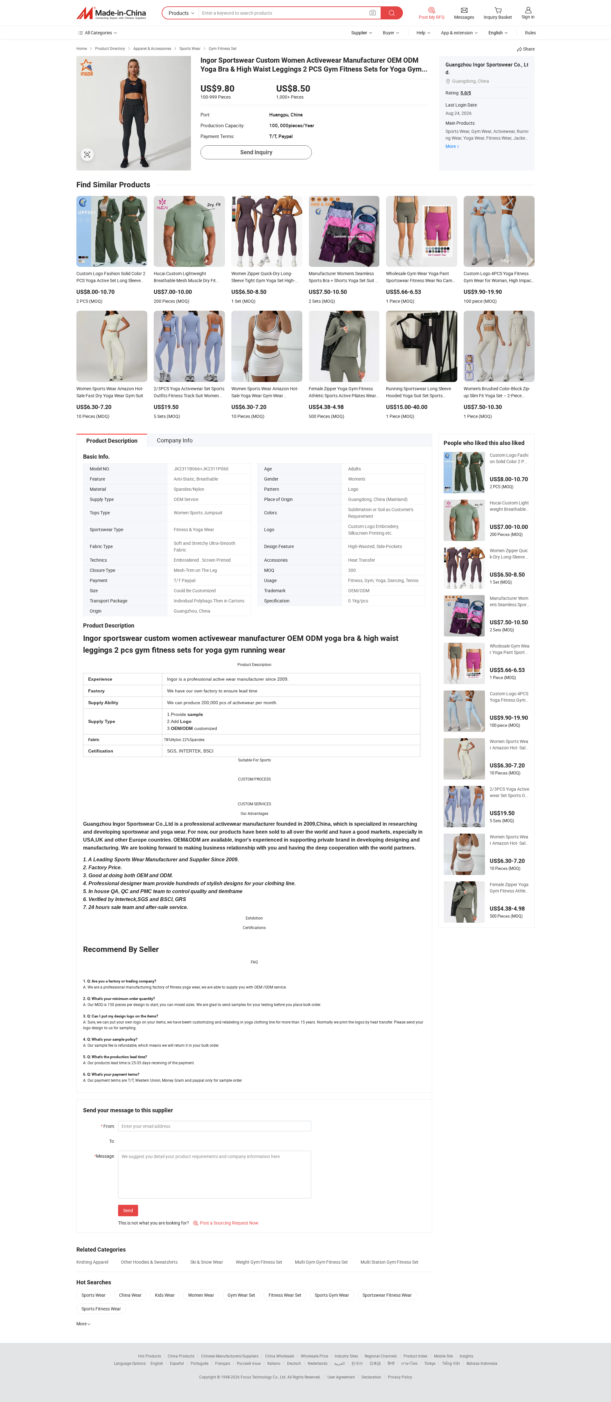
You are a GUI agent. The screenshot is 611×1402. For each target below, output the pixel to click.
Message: (104, 1156)
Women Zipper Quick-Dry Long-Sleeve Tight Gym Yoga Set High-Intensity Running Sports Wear (509, 553)
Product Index (415, 1355)
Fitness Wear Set (285, 1295)
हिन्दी (391, 1363)
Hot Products (149, 1355)
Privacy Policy (400, 1376)
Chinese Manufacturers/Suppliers (229, 1355)
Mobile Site (443, 1355)
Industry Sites (346, 1355)
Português (199, 1363)
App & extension (457, 33)
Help (421, 33)
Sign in (528, 17)
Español (177, 1363)
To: (112, 1141)
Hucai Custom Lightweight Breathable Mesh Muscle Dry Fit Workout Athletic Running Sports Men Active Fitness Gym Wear (509, 506)
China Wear (130, 1295)
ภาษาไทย (409, 1363)
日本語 (375, 1363)
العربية (339, 1363)
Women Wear (201, 1295)
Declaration (371, 1376)
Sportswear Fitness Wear (387, 1295)
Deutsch (294, 1363)
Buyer (388, 33)
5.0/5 (465, 92)
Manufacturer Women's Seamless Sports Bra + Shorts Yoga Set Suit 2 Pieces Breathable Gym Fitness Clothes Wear (510, 601)
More (451, 146)
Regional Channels (381, 1355)
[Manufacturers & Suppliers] (111, 13)
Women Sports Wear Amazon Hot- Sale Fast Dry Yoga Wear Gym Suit (509, 744)
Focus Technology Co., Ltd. (264, 1376)
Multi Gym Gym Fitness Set (321, 1262)
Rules (530, 33)
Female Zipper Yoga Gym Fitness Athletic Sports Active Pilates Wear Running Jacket (509, 887)
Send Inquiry (256, 152)
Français (222, 1363)
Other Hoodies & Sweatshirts (149, 1262)
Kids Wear (165, 1295)
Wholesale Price (314, 1355)
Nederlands (317, 1363)
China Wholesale (279, 1355)
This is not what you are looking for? (153, 1223)
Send (128, 1210)
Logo (353, 489)
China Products (181, 1355)
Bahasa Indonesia (482, 1363)
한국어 (357, 1363)
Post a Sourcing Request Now (225, 1223)
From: (108, 1126)
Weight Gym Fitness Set (259, 1262)
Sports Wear (93, 1295)
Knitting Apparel (92, 1262)
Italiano (273, 1363)
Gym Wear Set (241, 1295)
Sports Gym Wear (332, 1295)
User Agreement (341, 1376)
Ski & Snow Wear (206, 1262)
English (157, 1363)
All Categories (98, 33)
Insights (466, 1355)
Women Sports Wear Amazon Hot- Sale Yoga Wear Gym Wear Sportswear (509, 840)
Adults (354, 469)
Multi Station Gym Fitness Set (389, 1262)
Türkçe (429, 1363)
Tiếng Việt (451, 1363)
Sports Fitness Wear (101, 1309)
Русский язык (249, 1363)
